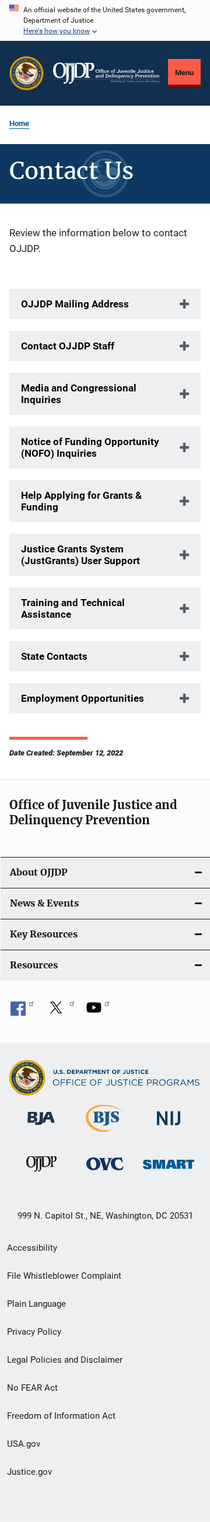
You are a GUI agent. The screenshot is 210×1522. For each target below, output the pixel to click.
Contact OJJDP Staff (67, 346)
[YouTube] (98, 1011)
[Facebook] (22, 1011)
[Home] (106, 73)
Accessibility (32, 1248)
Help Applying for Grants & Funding (81, 501)
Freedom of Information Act (61, 1416)
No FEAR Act (32, 1388)
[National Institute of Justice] (168, 1127)
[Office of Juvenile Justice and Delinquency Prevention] (41, 1174)
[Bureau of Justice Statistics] (105, 1134)
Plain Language (36, 1304)
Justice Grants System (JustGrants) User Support (80, 554)
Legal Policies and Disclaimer (65, 1360)
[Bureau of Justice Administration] (41, 1127)
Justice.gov (29, 1472)
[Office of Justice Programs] (26, 73)
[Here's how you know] (105, 20)
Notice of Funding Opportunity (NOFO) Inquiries (90, 447)
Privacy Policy (34, 1332)
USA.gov (23, 1444)
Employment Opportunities (82, 698)
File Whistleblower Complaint (64, 1276)
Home (19, 123)
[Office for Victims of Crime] (105, 1172)
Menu (184, 72)
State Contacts (54, 656)
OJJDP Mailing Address (75, 304)
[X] (60, 1011)
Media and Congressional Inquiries (78, 393)
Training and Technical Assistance (73, 608)
